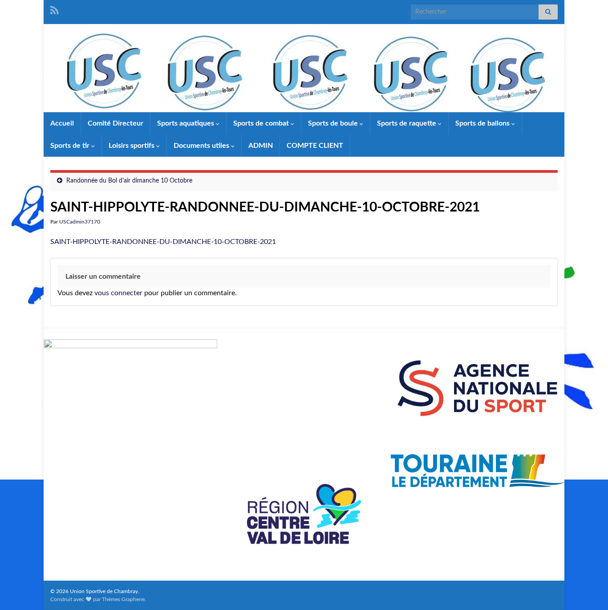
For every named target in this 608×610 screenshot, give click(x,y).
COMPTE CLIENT (315, 145)
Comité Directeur (115, 123)
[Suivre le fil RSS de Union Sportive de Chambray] (54, 9)
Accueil (62, 123)
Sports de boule (334, 123)
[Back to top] (588, 590)
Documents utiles (202, 145)
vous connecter (118, 293)
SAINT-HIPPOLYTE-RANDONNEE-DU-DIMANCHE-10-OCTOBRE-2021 (163, 241)
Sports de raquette (407, 123)
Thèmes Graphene (123, 599)
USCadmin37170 (79, 221)
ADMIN (260, 145)
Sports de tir (70, 145)
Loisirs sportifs (132, 145)
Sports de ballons (483, 123)
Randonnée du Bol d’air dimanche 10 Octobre (129, 181)
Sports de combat (262, 123)
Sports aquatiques (186, 123)
